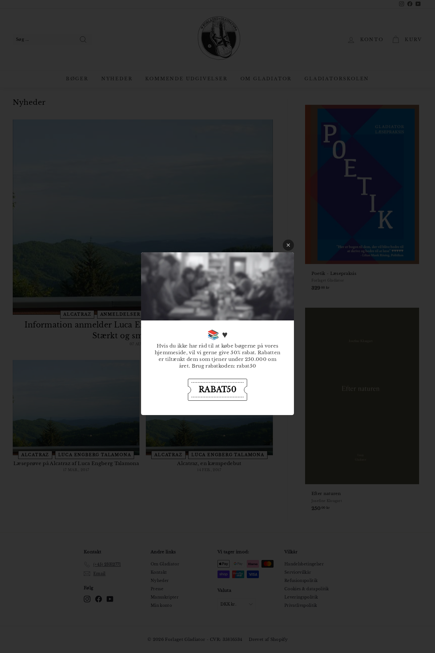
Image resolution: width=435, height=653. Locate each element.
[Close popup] (288, 245)
